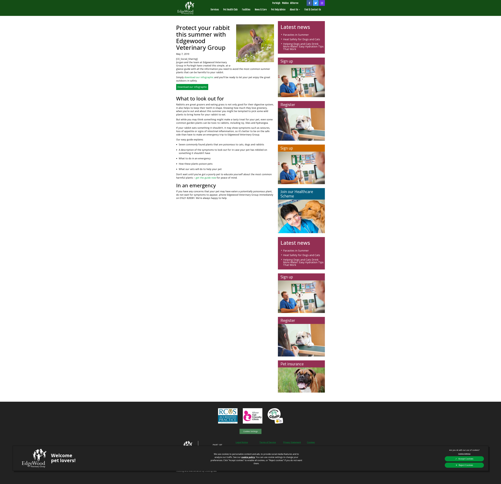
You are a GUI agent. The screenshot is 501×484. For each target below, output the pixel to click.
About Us (294, 9)
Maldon (285, 3)
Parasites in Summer (296, 34)
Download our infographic (192, 86)
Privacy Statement (292, 442)
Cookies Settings (250, 431)
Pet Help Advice (278, 9)
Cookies (311, 442)
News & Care (261, 9)
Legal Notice (242, 442)
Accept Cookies (465, 458)
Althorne (294, 3)
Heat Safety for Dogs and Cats (301, 39)
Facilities (246, 9)
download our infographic (199, 77)
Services (215, 9)
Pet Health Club (230, 9)
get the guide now (206, 177)
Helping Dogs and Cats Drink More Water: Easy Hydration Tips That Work (303, 46)
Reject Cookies (466, 465)
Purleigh (276, 3)
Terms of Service (267, 442)
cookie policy (248, 457)
